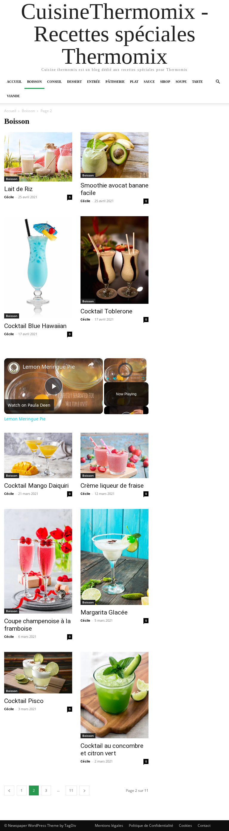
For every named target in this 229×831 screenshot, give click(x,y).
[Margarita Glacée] (114, 557)
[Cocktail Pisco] (38, 672)
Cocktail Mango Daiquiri (36, 485)
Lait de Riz (18, 189)
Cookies (185, 825)
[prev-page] (9, 790)
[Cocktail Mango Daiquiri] (38, 455)
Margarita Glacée (104, 612)
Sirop (165, 81)
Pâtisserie (115, 81)
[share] (91, 364)
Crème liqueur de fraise (112, 485)
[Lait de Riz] (38, 157)
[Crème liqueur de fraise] (114, 455)
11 (71, 790)
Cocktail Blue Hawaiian (35, 326)
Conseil (54, 81)
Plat (134, 81)
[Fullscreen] (142, 378)
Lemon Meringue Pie (49, 367)
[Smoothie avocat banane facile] (114, 155)
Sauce (149, 81)
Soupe (181, 81)
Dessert (74, 81)
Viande (13, 96)
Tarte (197, 81)
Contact (204, 825)
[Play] (107, 378)
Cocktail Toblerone (106, 311)
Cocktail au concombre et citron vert (112, 749)
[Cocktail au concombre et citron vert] (114, 695)
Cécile (9, 197)
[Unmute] (114, 378)
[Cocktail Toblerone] (114, 260)
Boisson (34, 81)
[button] (218, 82)
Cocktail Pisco (24, 701)
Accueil (14, 81)
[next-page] (84, 790)
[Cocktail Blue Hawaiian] (38, 267)
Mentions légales (109, 825)
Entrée (93, 81)
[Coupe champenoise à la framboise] (38, 561)
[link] (14, 368)
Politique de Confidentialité (151, 825)
